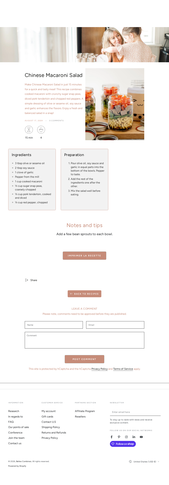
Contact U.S (49, 421)
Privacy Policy (99, 368)
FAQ (11, 421)
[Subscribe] (159, 412)
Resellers (80, 416)
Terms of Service (123, 368)
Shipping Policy (51, 427)
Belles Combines (23, 461)
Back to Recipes (86, 294)
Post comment (85, 359)
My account (49, 411)
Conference (15, 432)
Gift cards (47, 416)
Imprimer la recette (84, 255)
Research (13, 411)
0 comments (56, 121)
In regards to (15, 416)
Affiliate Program (85, 411)
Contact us (14, 443)
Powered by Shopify (17, 466)
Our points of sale (18, 427)
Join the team (16, 437)
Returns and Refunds (54, 432)
